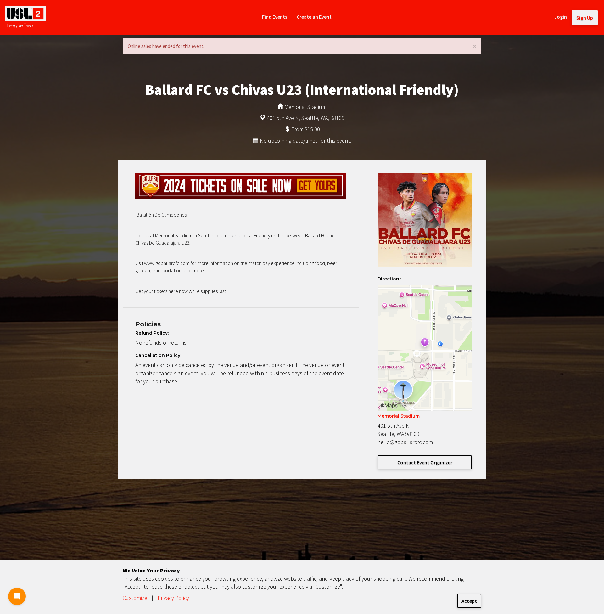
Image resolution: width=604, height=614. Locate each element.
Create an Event (314, 17)
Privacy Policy (173, 597)
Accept (469, 601)
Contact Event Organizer (424, 462)
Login (560, 17)
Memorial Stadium (399, 416)
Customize (135, 597)
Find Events (274, 17)
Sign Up (584, 17)
